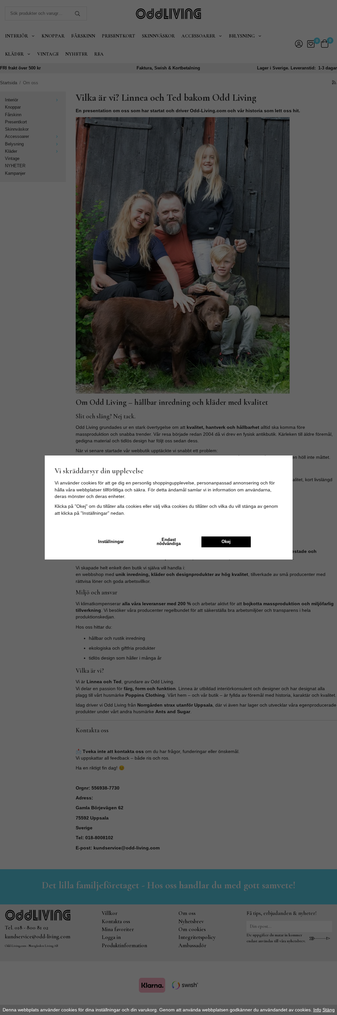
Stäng (329, 1009)
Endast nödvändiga (169, 541)
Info (317, 1009)
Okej (226, 541)
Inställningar (111, 541)
